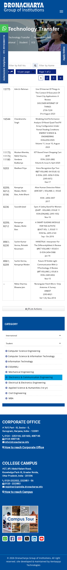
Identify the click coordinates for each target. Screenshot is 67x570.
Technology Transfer (19, 37)
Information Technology (20, 361)
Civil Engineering (17, 393)
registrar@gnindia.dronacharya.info (24, 487)
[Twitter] (27, 538)
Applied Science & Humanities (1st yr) (28, 387)
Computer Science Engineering (24, 350)
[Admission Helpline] (5, 538)
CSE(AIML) (13, 366)
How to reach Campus (18, 491)
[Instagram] (20, 538)
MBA (11, 398)
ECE (33, 42)
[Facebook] (12, 538)
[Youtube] (41, 538)
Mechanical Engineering (21, 371)
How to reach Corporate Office (24, 447)
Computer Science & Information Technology (31, 356)
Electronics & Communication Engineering (31, 377)
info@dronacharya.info (17, 442)
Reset (7, 71)
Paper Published (42, 37)
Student (23, 42)
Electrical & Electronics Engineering (27, 382)
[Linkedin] (34, 538)
